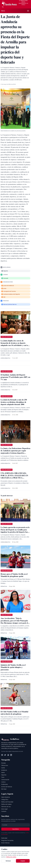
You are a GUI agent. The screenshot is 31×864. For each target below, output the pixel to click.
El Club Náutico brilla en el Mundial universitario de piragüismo (14, 712)
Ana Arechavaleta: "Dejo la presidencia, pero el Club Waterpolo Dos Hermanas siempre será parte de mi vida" (15, 622)
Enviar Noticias (5, 843)
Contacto (3, 811)
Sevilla (3, 768)
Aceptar (23, 861)
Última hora (4, 765)
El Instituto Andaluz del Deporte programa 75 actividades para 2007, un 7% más (15, 377)
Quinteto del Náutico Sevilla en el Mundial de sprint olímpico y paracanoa (13, 667)
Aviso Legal (4, 809)
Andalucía (4, 770)
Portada (3, 763)
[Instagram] (8, 755)
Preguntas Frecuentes (7, 840)
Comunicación (5, 779)
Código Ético (4, 799)
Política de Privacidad (7, 802)
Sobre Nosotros (5, 797)
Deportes (3, 775)
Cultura (3, 782)
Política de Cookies (6, 804)
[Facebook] (2, 755)
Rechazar (8, 861)
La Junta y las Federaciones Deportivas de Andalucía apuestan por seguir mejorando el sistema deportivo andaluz (15, 452)
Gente (3, 772)
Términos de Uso (6, 806)
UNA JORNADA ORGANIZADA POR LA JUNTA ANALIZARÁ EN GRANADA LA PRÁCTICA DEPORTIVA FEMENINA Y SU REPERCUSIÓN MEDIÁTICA (14, 478)
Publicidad (4, 838)
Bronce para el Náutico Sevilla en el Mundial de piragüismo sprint (14, 575)
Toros (2, 777)
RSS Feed (3, 789)
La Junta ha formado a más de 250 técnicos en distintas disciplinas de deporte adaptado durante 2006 (14, 402)
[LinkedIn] (11, 755)
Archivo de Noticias (6, 786)
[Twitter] (5, 755)
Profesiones (4, 784)
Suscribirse (15, 829)
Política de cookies (11, 857)
